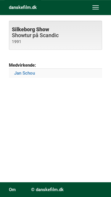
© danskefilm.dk (47, 189)
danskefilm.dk (23, 7)
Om (12, 189)
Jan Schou (24, 73)
